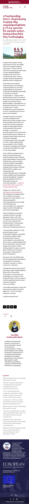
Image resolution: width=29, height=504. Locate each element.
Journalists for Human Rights (16, 501)
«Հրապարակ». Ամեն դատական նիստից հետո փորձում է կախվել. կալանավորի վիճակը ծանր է (13, 402)
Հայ (12, 495)
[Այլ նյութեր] (12, 316)
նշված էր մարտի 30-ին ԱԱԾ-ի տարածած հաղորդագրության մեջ (13, 185)
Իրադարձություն (8, 42)
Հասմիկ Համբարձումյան (11, 40)
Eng (16, 495)
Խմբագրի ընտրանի (19, 42)
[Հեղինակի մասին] (6, 316)
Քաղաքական (6, 44)
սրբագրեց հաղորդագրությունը (12, 192)
